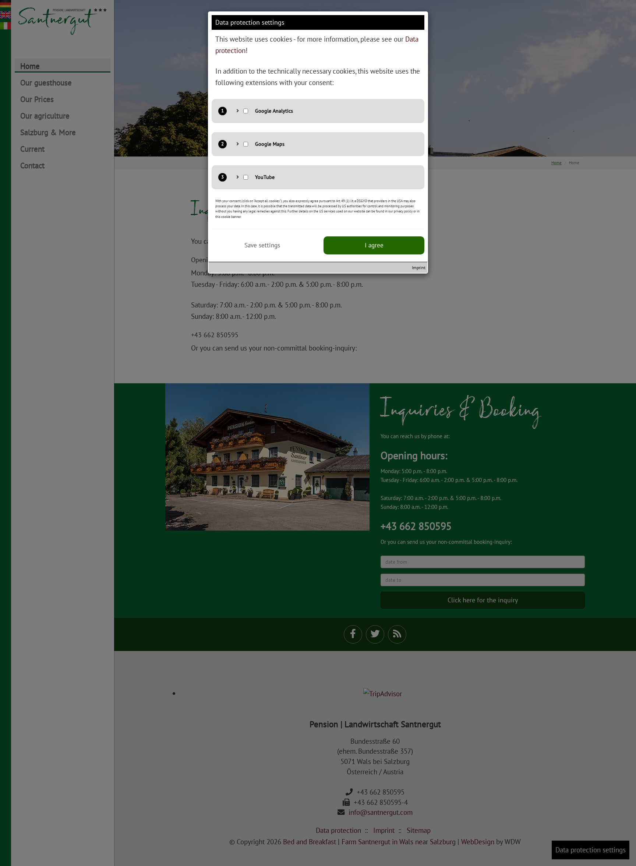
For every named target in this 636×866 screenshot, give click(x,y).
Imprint (418, 267)
